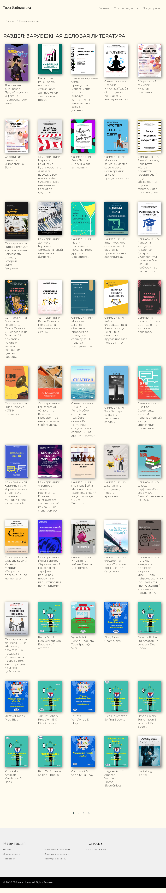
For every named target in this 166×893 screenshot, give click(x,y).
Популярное (151, 8)
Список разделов (126, 8)
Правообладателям (95, 849)
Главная (103, 8)
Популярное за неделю (56, 854)
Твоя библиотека (17, 8)
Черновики (9, 858)
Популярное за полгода (57, 849)
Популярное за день (55, 858)
